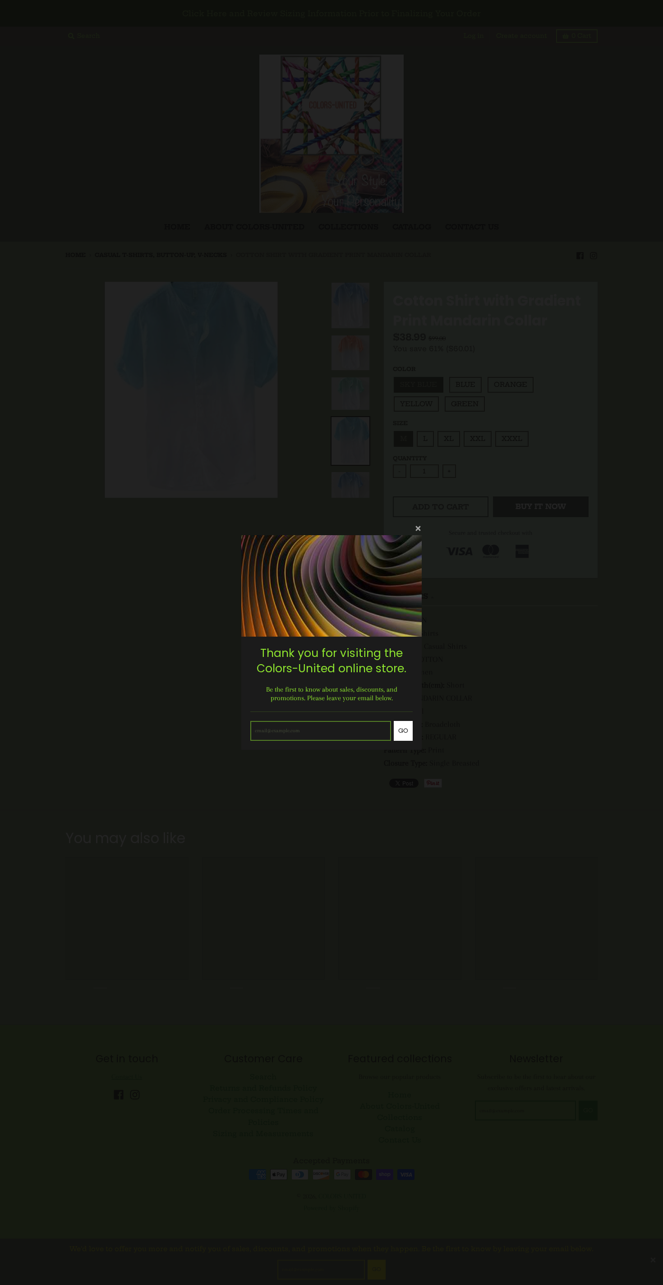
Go (403, 730)
